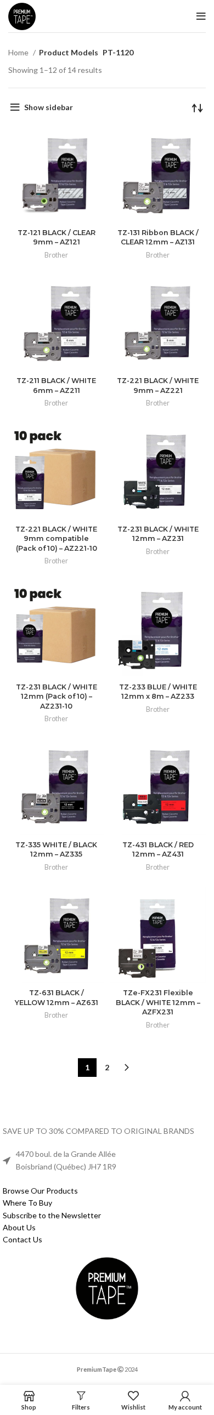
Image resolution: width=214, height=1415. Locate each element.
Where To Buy (27, 1202)
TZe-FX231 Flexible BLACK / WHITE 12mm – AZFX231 (158, 1002)
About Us (19, 1227)
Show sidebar (48, 107)
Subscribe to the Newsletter (52, 1215)
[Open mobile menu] (201, 16)
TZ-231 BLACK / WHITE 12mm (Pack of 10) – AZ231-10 (56, 696)
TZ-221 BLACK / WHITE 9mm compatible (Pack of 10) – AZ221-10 (56, 538)
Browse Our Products (40, 1190)
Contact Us (22, 1239)
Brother (56, 255)
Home (19, 52)
